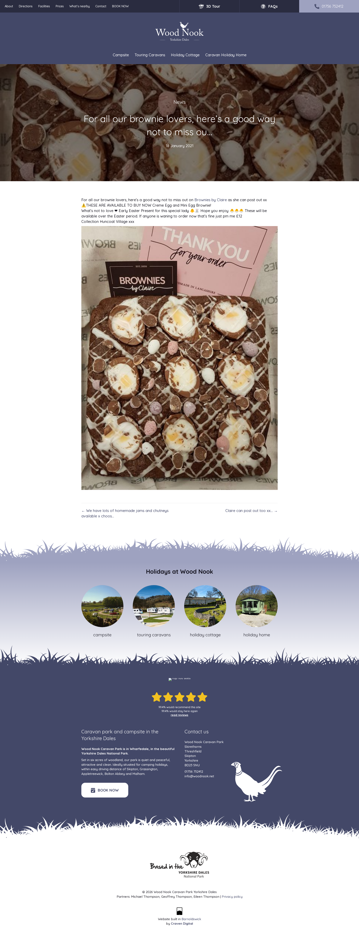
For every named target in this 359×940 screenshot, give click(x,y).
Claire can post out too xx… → (251, 510)
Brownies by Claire (210, 199)
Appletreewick (92, 774)
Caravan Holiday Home (225, 55)
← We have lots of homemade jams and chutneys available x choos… (124, 513)
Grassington (148, 769)
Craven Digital (182, 923)
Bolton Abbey (115, 774)
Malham (138, 774)
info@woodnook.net (199, 776)
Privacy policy (232, 896)
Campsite (121, 55)
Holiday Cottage (185, 55)
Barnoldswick (191, 919)
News (180, 102)
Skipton (132, 769)
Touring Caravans (150, 55)
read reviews (179, 715)
